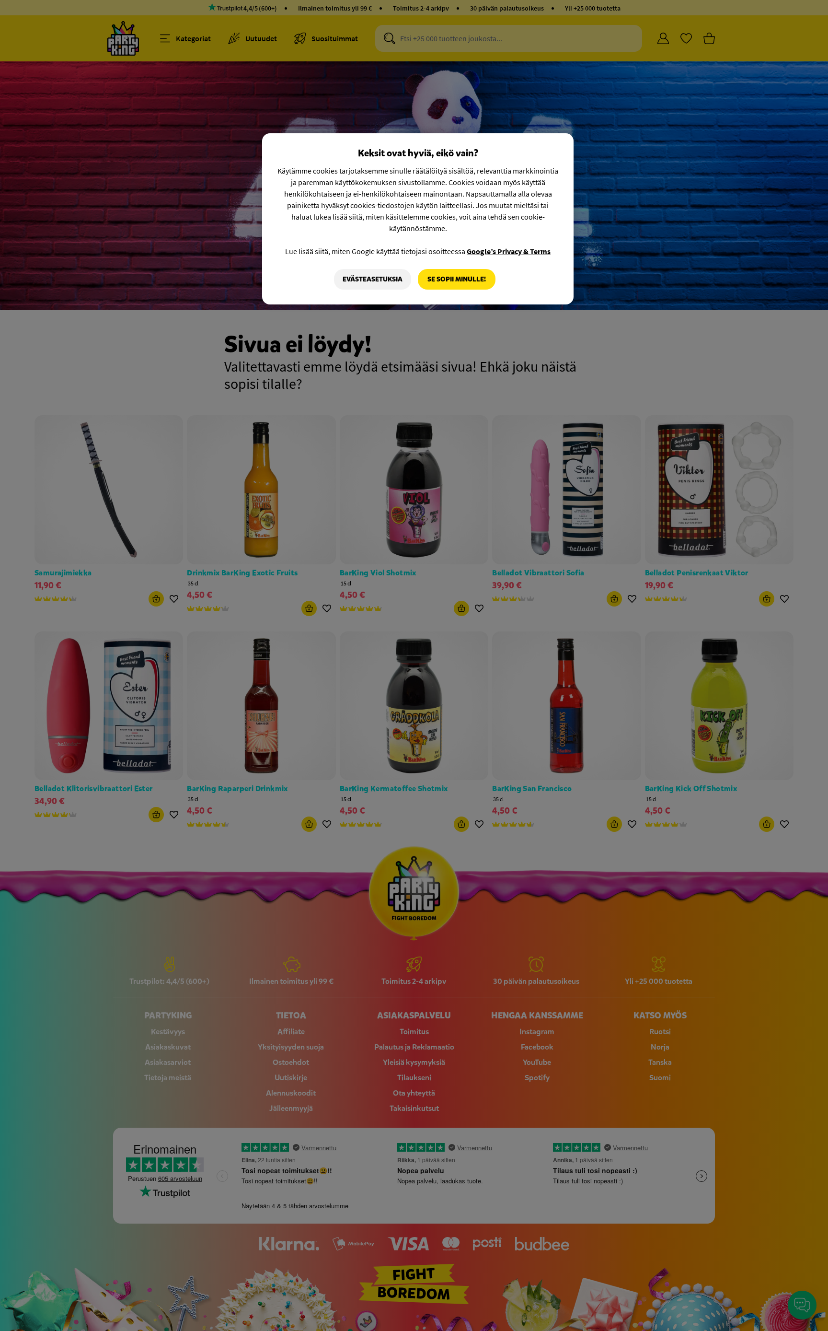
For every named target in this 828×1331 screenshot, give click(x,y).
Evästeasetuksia (372, 279)
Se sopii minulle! (456, 279)
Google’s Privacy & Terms (509, 251)
